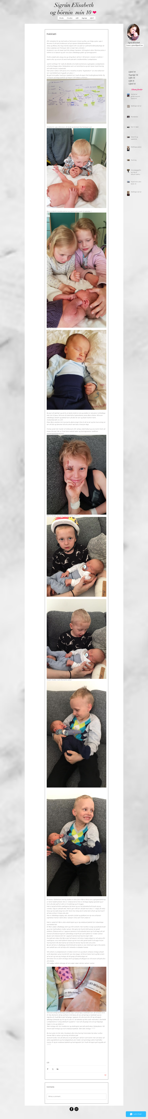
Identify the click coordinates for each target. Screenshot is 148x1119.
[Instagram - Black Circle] (76, 1109)
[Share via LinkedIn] (57, 1069)
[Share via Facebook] (48, 1069)
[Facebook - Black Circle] (71, 1109)
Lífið (48, 1062)
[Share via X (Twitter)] (53, 1069)
